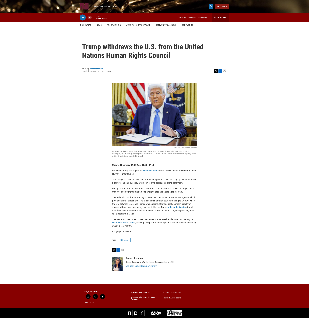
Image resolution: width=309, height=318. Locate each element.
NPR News (124, 240)
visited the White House (123, 222)
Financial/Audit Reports (172, 298)
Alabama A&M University (140, 292)
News (99, 25)
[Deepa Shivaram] (117, 264)
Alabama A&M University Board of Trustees (144, 298)
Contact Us (187, 25)
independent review (177, 207)
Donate (223, 6)
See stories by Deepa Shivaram (141, 265)
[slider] (93, 17)
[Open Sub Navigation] (93, 25)
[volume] (90, 17)
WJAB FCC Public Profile (172, 292)
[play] (83, 17)
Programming (114, 25)
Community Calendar (166, 25)
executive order (150, 170)
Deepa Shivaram (96, 68)
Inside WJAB (85, 25)
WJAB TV (130, 25)
